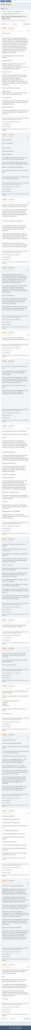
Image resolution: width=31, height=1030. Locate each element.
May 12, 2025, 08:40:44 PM (7, 813)
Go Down (3, 24)
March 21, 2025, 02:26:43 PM (7, 334)
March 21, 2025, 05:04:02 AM (7, 269)
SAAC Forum (6, 4)
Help (10, 1027)
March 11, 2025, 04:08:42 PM (7, 30)
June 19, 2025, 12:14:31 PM (7, 966)
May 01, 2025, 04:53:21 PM (7, 688)
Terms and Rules (15, 1027)
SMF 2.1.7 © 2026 (12, 1028)
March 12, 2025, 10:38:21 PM (7, 136)
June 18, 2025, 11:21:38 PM (7, 882)
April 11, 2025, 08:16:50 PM (7, 541)
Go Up (2, 1018)
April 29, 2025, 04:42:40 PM (7, 622)
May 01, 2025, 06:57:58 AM (7, 650)
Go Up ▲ (20, 1027)
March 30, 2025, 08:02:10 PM (7, 363)
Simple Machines (19, 1028)
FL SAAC (4, 28)
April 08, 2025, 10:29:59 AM (7, 428)
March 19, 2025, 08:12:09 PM (7, 201)
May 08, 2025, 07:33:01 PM (7, 736)
